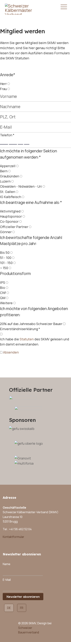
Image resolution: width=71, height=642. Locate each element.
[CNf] (8, 292)
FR (21, 608)
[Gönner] (13, 231)
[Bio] (7, 287)
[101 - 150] (14, 262)
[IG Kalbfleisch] (23, 196)
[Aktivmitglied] (22, 211)
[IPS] (7, 282)
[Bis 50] (11, 252)
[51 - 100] (13, 257)
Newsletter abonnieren (23, 597)
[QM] (7, 297)
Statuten (27, 339)
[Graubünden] (21, 176)
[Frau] (8, 88)
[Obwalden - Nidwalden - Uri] (44, 186)
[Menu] (64, 7)
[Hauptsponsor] (24, 216)
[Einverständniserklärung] (1, 334)
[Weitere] (14, 302)
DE (9, 608)
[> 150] (10, 267)
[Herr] (8, 83)
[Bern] (9, 171)
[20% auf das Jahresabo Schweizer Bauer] (64, 323)
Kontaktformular (13, 537)
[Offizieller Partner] (30, 226)
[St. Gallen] (17, 191)
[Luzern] (12, 181)
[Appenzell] (17, 165)
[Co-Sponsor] (20, 221)
